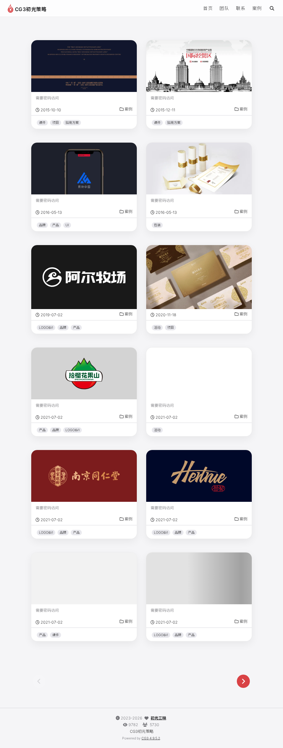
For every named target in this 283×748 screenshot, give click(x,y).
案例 (257, 8)
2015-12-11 (165, 109)
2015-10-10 (51, 109)
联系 (241, 8)
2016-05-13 (51, 212)
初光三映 (158, 718)
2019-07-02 (52, 314)
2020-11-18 (166, 314)
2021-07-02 (52, 417)
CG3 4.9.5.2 (151, 738)
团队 (224, 8)
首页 (208, 8)
